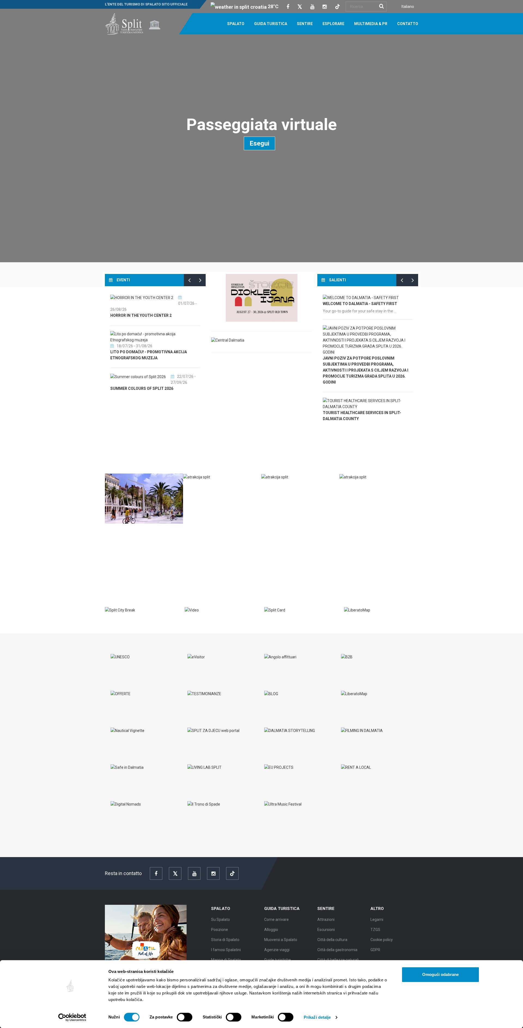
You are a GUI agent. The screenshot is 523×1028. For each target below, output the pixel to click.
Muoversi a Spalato (280, 939)
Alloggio (271, 929)
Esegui (259, 143)
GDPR (375, 950)
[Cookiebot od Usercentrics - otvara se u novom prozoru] (72, 1017)
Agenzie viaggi (277, 950)
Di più (114, 569)
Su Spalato (220, 919)
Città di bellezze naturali (338, 960)
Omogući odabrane (440, 974)
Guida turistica (270, 24)
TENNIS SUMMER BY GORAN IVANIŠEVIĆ (146, 383)
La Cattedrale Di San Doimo (373, 488)
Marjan (274, 488)
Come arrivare (276, 919)
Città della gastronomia (337, 950)
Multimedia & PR (370, 24)
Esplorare (333, 24)
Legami (376, 919)
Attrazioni (326, 919)
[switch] (184, 1017)
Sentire (305, 24)
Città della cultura (332, 939)
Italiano (408, 6)
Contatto (407, 24)
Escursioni (326, 929)
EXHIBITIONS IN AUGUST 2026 (137, 352)
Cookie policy (381, 939)
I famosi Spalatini (226, 950)
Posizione (219, 929)
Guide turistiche (277, 960)
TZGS (375, 929)
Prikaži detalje (317, 1017)
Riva (114, 532)
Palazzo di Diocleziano (212, 488)
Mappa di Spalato (226, 960)
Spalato (235, 24)
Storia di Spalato (225, 939)
